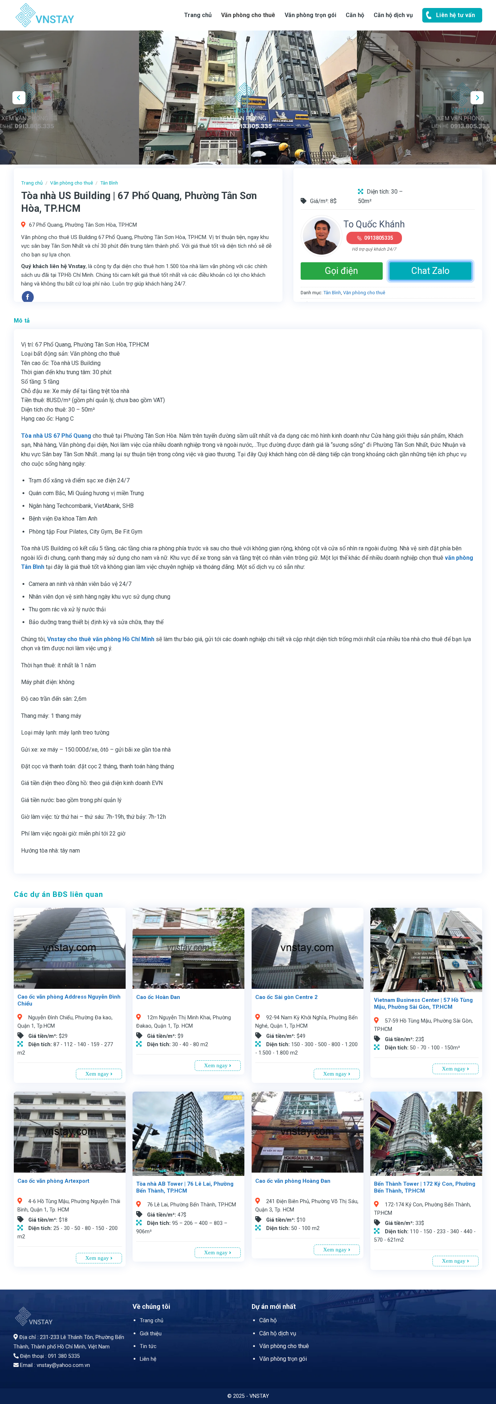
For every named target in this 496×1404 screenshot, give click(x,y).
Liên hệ (148, 1359)
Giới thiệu (151, 1334)
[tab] (22, 320)
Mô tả (22, 320)
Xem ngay (97, 1074)
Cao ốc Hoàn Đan (158, 997)
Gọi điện (341, 271)
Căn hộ (355, 15)
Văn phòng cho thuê (248, 15)
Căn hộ (268, 1320)
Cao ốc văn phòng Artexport (53, 1181)
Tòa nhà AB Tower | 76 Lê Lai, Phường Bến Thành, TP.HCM (184, 1187)
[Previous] (19, 97)
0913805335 (378, 238)
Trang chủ (198, 15)
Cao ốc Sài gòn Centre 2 (286, 997)
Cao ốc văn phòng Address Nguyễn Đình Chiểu (69, 1000)
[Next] (476, 97)
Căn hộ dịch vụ (393, 15)
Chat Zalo (430, 271)
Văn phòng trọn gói (310, 15)
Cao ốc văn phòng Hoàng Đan (292, 1181)
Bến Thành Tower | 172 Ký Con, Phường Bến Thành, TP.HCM (424, 1187)
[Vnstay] (72, 15)
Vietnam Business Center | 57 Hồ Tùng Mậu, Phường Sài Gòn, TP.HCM (423, 1004)
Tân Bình (109, 183)
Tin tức (148, 1346)
